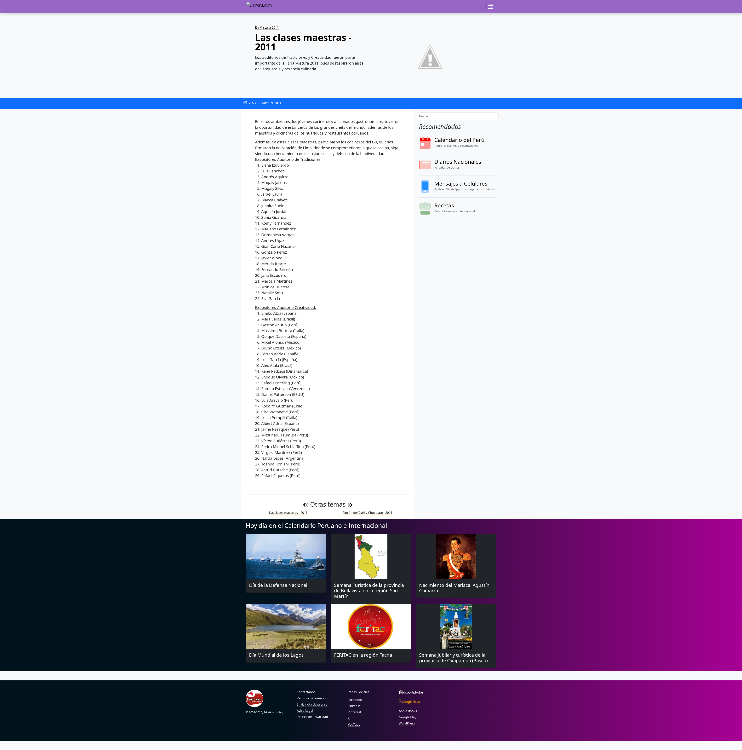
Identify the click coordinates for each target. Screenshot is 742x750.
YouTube (354, 724)
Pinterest (354, 712)
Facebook (355, 700)
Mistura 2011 (271, 103)
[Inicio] (245, 102)
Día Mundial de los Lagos (276, 655)
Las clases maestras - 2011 (288, 513)
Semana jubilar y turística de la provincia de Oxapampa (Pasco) (453, 658)
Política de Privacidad (312, 717)
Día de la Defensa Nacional (278, 585)
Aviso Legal (305, 710)
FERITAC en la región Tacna (363, 655)
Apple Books (408, 711)
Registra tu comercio (312, 698)
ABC (255, 103)
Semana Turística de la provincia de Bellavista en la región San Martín (369, 590)
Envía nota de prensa (312, 704)
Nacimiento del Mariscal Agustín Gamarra (454, 588)
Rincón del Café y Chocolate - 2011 (367, 513)
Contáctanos (306, 692)
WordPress (407, 723)
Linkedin (354, 706)
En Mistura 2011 (267, 27)
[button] (490, 6)
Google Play (407, 717)
